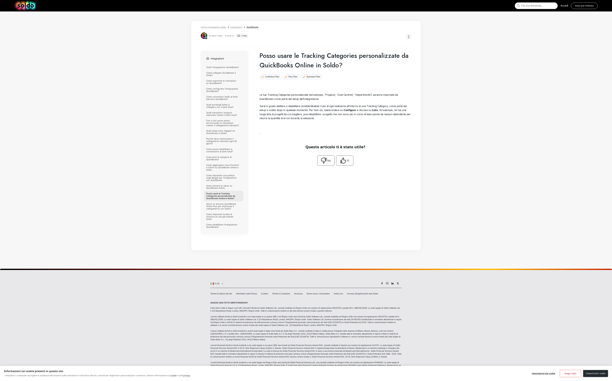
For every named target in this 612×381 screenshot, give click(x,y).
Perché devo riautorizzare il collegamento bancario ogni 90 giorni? (221, 141)
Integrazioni (236, 27)
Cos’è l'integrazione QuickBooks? (222, 67)
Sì (348, 160)
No (329, 160)
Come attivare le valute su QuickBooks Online (219, 186)
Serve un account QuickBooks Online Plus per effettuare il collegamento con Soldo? (221, 206)
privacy (186, 375)
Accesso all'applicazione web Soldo (362, 294)
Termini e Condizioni (281, 294)
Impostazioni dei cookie (543, 373)
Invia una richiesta (584, 5)
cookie (173, 375)
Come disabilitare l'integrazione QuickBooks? (221, 225)
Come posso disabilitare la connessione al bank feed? (219, 150)
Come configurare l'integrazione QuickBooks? (222, 89)
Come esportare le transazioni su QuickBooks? (221, 81)
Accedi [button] (564, 5)
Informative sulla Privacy (246, 294)
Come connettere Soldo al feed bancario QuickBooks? (221, 97)
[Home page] (25, 5)
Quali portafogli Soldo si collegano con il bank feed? (219, 105)
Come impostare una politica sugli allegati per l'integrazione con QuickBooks (221, 177)
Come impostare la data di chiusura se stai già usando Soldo (219, 216)
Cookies (264, 294)
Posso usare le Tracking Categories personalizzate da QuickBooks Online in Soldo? (220, 196)
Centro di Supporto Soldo (213, 27)
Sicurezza (298, 294)
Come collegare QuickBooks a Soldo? (221, 74)
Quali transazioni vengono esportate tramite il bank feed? (221, 113)
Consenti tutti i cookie (595, 373)
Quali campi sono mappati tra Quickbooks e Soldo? (220, 131)
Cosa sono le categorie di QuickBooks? (219, 158)
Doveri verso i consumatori (318, 294)
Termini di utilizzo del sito (221, 294)
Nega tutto (570, 373)
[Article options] (408, 36)
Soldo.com (338, 294)
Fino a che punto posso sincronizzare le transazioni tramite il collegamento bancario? (222, 123)
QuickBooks (252, 27)
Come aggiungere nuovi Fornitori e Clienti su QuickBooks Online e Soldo (222, 167)
